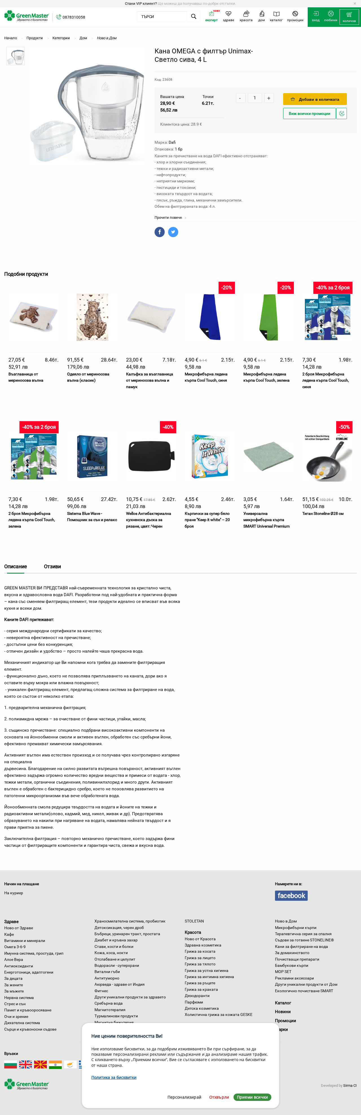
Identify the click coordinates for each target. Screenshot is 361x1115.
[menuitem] (349, 17)
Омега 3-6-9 (15, 947)
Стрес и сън (15, 1004)
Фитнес (101, 991)
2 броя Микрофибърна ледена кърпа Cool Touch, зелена (31, 519)
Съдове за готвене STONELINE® (304, 940)
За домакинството (292, 952)
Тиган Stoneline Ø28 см (323, 513)
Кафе (9, 934)
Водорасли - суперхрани (116, 965)
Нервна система (19, 997)
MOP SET (283, 971)
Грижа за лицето (200, 958)
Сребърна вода (108, 1003)
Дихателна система (22, 1022)
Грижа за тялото (200, 964)
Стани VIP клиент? (141, 3)
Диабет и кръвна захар (116, 940)
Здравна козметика (203, 945)
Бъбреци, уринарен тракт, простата (127, 934)
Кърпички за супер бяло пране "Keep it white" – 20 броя (207, 519)
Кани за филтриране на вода (301, 946)
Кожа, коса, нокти (111, 952)
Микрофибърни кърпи (295, 927)
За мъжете (14, 991)
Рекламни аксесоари (294, 978)
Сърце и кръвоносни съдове (30, 1029)
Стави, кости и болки (113, 946)
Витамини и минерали (24, 940)
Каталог (283, 1002)
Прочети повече (169, 217)
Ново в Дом (286, 921)
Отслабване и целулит (114, 959)
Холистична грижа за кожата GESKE (218, 1014)
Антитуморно (106, 978)
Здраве (11, 921)
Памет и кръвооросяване (27, 1010)
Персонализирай (184, 1097)
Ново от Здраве (18, 928)
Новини (283, 1011)
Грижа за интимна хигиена (209, 976)
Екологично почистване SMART (304, 991)
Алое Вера (13, 959)
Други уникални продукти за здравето (130, 997)
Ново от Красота (200, 939)
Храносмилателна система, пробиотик (130, 921)
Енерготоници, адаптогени (28, 972)
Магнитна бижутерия (114, 1022)
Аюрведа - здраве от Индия (119, 984)
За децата (13, 978)
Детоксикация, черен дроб (119, 927)
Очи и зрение (16, 1016)
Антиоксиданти (18, 966)
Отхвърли (219, 1097)
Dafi (172, 142)
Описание (15, 566)
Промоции (285, 1020)
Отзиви (52, 566)
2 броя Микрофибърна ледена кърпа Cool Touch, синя (325, 380)
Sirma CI (350, 1085)
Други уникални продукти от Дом (306, 984)
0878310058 (74, 17)
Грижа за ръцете (200, 983)
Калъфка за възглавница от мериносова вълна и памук (149, 380)
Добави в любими (342, 118)
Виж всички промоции (309, 113)
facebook (291, 896)
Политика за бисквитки (114, 1077)
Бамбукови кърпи (291, 965)
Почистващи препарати (297, 959)
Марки (281, 1029)
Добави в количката (319, 99)
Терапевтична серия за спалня (303, 934)
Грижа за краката (201, 989)
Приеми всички (252, 1097)
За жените (13, 985)
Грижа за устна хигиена (206, 970)
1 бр (178, 149)
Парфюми (194, 1002)
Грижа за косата (200, 951)
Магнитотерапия (110, 1009)
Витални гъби (107, 971)
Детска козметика (202, 1008)
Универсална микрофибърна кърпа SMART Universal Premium (266, 519)
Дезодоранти (197, 995)
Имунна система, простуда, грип (33, 953)
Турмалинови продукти (116, 1016)
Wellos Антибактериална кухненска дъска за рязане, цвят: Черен (148, 519)
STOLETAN (194, 921)
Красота (193, 932)
